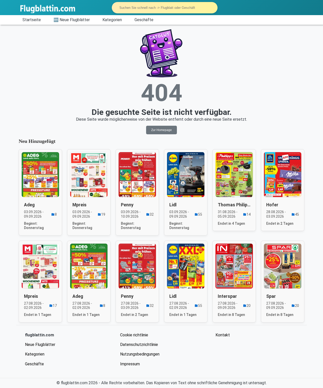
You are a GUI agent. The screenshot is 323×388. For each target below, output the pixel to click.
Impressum (130, 364)
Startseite (31, 19)
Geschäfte (143, 19)
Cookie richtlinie (134, 335)
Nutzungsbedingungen (139, 354)
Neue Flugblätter (40, 344)
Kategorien (112, 19)
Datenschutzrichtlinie (139, 344)
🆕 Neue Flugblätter (71, 19)
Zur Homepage (161, 130)
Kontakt (223, 335)
